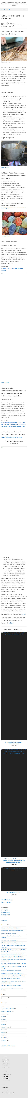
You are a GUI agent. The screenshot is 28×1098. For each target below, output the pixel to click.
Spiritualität (12, 26)
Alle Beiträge (4, 920)
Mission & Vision (6, 1061)
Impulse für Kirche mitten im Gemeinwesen (10, 978)
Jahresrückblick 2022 (5, 916)
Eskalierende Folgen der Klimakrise (8, 933)
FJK (4, 23)
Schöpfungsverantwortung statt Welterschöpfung (12, 942)
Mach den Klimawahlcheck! (14, 893)
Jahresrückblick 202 (5, 910)
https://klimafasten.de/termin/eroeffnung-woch (12, 207)
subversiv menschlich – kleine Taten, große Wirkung (12, 956)
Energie (3, 1016)
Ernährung (4, 26)
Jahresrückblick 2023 (5, 914)
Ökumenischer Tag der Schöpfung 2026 (9, 940)
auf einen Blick (4, 909)
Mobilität (3, 1035)
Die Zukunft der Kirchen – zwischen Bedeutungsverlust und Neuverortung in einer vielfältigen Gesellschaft (14, 860)
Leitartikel (3, 1032)
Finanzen (3, 1021)
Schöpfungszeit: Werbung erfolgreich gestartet (11, 985)
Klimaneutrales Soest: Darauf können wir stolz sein (12, 930)
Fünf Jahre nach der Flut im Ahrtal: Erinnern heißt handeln (13, 963)
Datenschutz (6, 1078)
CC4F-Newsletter (7, 900)
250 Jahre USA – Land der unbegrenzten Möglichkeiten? (13, 975)
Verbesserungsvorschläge (9, 1092)
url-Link (23, 614)
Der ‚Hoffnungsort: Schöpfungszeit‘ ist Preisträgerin (12, 973)
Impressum (5, 1076)
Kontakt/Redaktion (7, 1074)
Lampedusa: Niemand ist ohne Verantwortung (11, 970)
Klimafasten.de (5, 167)
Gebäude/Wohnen (5, 1027)
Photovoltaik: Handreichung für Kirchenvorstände (14, 742)
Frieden (3, 1024)
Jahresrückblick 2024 (5, 912)
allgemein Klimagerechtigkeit (7, 1008)
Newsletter (5, 1087)
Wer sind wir (6, 1060)
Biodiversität (4, 1014)
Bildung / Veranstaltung (16, 25)
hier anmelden (6, 902)
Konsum (3, 1029)
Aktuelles (5, 25)
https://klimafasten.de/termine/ (11, 437)
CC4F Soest (5, 9)
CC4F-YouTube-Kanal (8, 1046)
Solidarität (3, 1037)
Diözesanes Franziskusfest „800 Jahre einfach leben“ (12, 954)
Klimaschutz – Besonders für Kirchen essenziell (11, 928)
